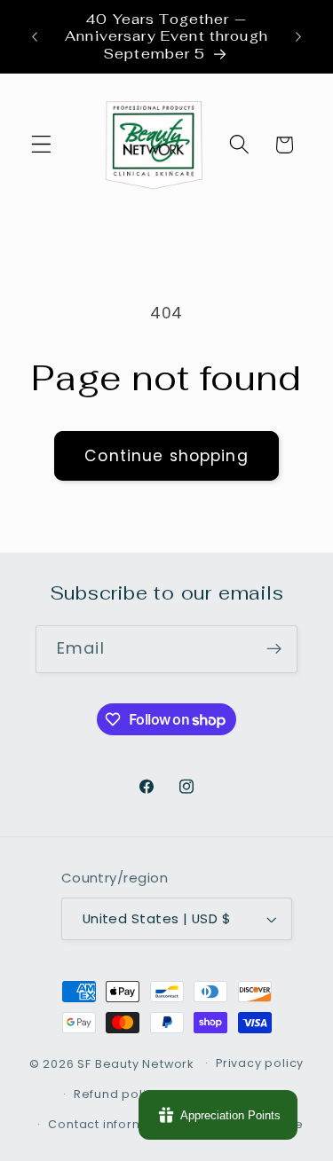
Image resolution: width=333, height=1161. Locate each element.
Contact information (112, 1124)
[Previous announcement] (34, 36)
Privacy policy (260, 1063)
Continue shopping (166, 456)
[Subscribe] (274, 649)
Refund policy (117, 1094)
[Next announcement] (298, 36)
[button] (41, 145)
